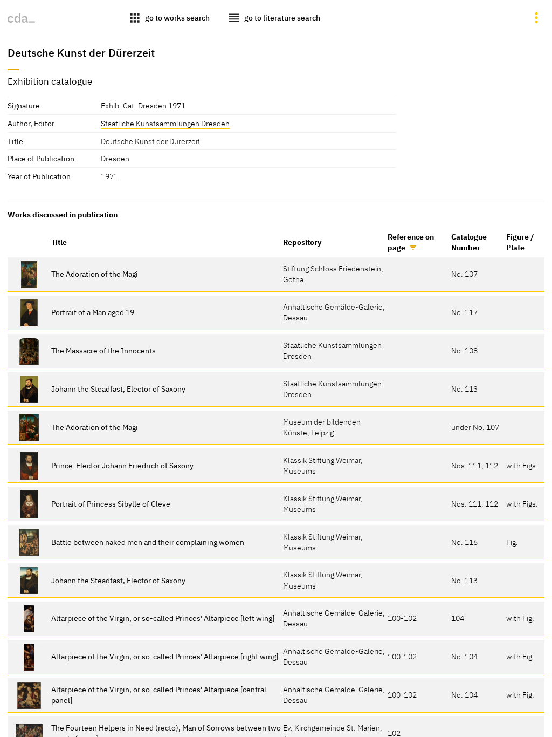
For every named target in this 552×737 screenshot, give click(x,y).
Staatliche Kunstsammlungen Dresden (165, 123)
